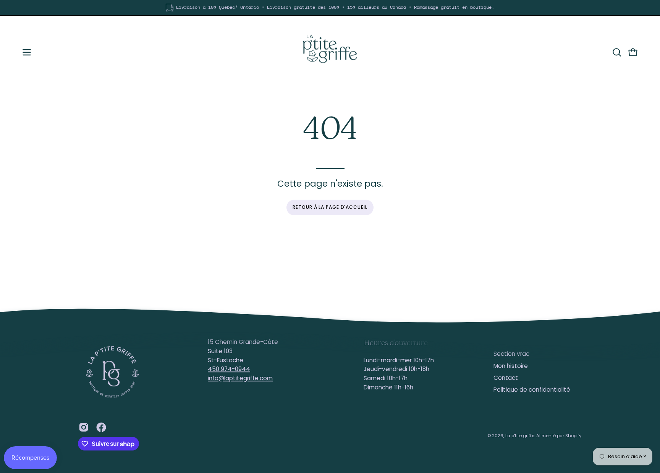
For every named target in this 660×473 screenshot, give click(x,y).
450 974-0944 (229, 369)
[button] (617, 52)
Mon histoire (510, 366)
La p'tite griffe (519, 436)
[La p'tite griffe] (330, 52)
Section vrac (511, 354)
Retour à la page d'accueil (330, 207)
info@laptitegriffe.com (240, 378)
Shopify (573, 436)
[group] (330, 7)
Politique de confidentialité (531, 390)
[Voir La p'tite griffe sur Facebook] (101, 427)
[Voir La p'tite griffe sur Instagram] (83, 427)
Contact (505, 378)
